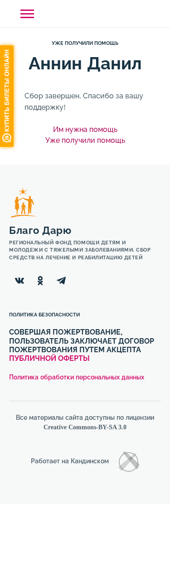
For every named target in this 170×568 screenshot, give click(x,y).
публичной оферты (49, 358)
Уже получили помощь (85, 43)
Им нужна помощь (85, 129)
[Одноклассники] (40, 280)
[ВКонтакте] (19, 280)
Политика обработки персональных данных (76, 377)
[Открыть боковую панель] (27, 14)
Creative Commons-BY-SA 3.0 (85, 427)
